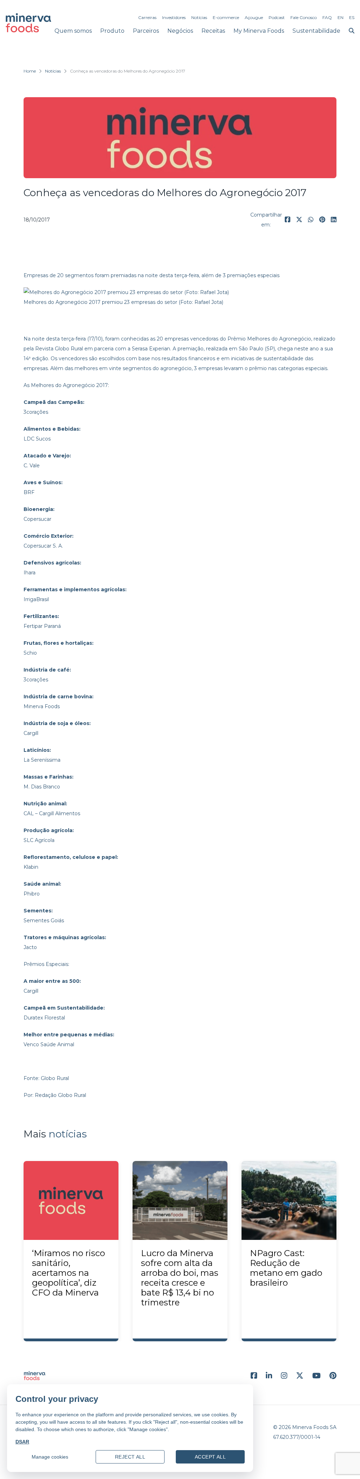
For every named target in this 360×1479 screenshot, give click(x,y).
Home (30, 71)
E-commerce (226, 17)
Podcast (277, 17)
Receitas (213, 30)
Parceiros (146, 30)
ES (351, 17)
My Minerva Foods (258, 30)
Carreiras (147, 17)
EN (340, 17)
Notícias (199, 17)
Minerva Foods (42, 706)
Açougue (254, 17)
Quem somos (73, 30)
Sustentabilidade (316, 30)
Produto (112, 30)
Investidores (174, 17)
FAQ (327, 17)
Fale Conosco (303, 17)
